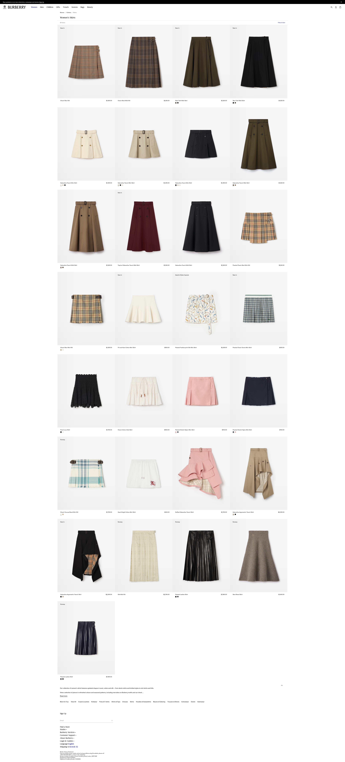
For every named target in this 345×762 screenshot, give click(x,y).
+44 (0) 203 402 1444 (65, 755)
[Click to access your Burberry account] (336, 7)
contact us (75, 755)
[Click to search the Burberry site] (331, 7)
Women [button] (34, 7)
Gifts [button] (58, 7)
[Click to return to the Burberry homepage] (17, 7)
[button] (41, 2)
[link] (62, 12)
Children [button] (49, 7)
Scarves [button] (75, 7)
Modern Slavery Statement (67, 752)
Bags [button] (82, 7)
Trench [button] (66, 7)
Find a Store (65, 727)
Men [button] (42, 7)
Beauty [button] (90, 7)
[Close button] (341, 2)
